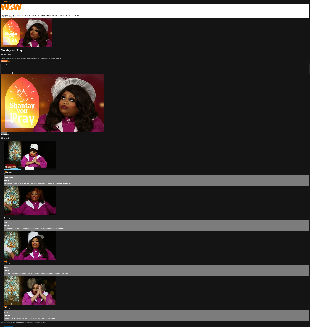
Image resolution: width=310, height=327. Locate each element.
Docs (19, 15)
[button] (1, 13)
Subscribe (4, 61)
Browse (3, 15)
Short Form (24, 15)
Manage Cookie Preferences (33, 322)
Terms (14, 322)
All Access (51, 15)
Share (8, 61)
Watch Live (31, 15)
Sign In (12, 16)
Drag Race (8, 15)
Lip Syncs (15, 15)
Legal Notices (5, 322)
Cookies (22, 322)
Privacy (18, 322)
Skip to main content (6, 1)
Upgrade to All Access (61, 15)
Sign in (79, 15)
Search (36, 15)
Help (10, 322)
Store (46, 15)
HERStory (42, 15)
